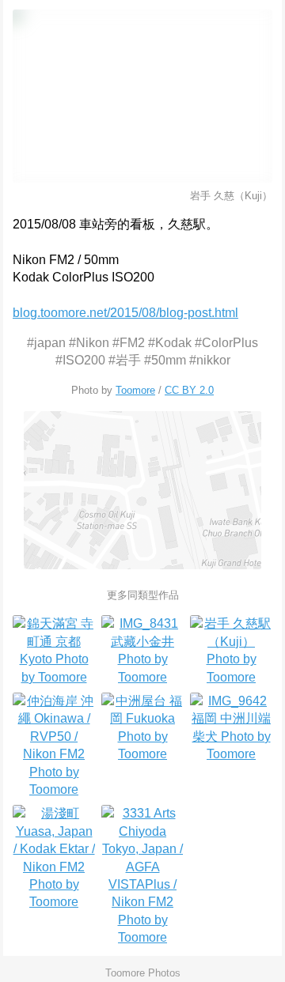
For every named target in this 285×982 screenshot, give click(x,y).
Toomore (135, 390)
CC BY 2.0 (189, 390)
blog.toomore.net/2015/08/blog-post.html (125, 312)
